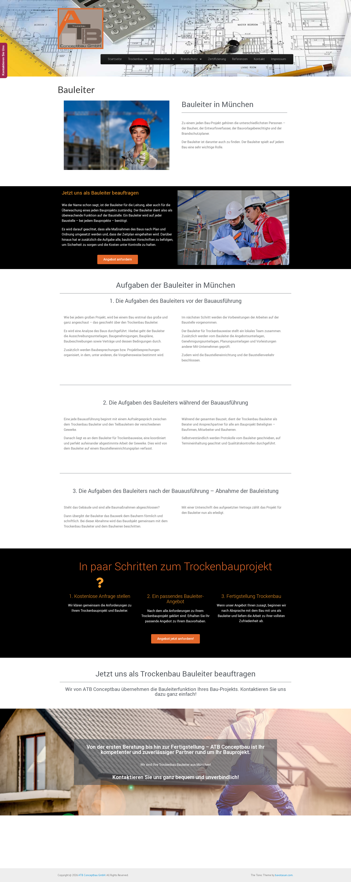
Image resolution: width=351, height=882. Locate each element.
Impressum (278, 59)
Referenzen (240, 59)
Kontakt (259, 59)
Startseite (115, 59)
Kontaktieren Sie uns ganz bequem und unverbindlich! (175, 777)
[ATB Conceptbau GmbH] (80, 27)
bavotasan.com (284, 875)
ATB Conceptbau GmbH (91, 875)
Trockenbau (135, 59)
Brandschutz (189, 59)
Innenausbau (161, 59)
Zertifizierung (217, 59)
